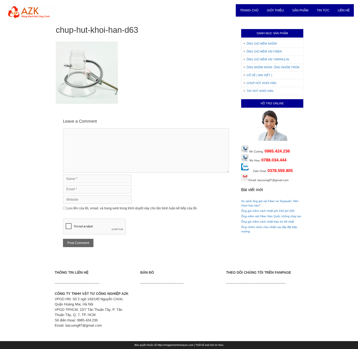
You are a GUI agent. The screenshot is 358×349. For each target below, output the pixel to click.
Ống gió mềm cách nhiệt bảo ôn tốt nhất (267, 221)
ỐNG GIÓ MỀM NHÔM (262, 43)
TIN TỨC (323, 10)
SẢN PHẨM (300, 10)
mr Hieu (219, 345)
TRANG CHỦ (249, 10)
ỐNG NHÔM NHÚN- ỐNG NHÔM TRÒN (273, 67)
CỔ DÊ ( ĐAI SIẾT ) (259, 75)
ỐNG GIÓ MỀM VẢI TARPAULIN (268, 59)
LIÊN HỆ (344, 10)
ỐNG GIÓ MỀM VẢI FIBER (264, 51)
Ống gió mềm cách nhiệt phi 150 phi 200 (267, 210)
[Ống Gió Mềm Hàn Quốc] (30, 12)
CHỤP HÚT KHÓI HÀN (261, 83)
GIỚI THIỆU (275, 10)
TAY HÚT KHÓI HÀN (260, 91)
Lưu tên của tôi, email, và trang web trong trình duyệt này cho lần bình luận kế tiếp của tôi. (132, 208)
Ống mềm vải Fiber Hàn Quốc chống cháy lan (271, 216)
